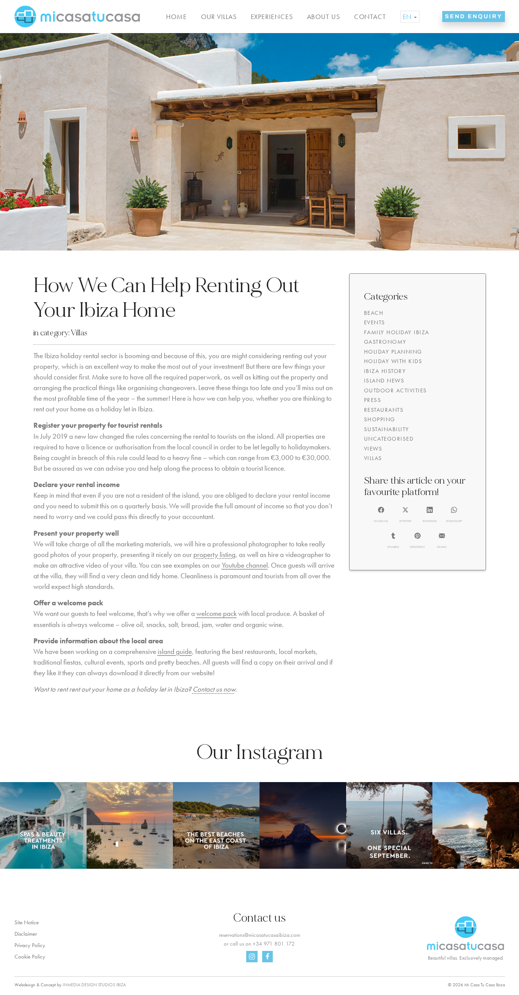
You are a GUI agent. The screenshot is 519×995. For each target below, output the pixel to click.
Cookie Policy (29, 956)
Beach (374, 313)
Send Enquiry (473, 16)
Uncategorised (389, 439)
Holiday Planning (393, 351)
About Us (323, 16)
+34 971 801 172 (274, 943)
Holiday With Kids (393, 361)
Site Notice (26, 922)
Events (374, 322)
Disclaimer (25, 934)
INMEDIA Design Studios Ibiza (94, 985)
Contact (370, 16)
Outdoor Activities (395, 390)
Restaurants (384, 410)
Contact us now (214, 689)
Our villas (219, 16)
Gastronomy (385, 342)
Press (372, 400)
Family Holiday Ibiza (396, 332)
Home (176, 16)
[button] (380, 515)
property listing (214, 554)
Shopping (379, 419)
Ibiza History (385, 371)
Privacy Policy (29, 945)
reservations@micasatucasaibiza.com (259, 935)
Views (373, 448)
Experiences (272, 16)
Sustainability (386, 429)
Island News (384, 380)
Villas (79, 333)
